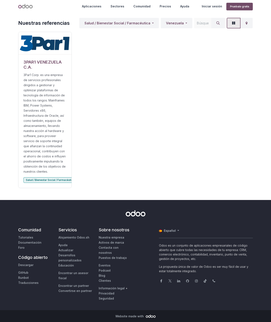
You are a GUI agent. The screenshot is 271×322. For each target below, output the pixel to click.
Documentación (29, 242)
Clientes (105, 280)
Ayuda (184, 6)
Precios (165, 6)
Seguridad (106, 298)
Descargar (25, 265)
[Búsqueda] (218, 23)
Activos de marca (111, 242)
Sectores (117, 6)
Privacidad (106, 293)
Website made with (130, 316)
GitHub (23, 272)
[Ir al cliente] (45, 43)
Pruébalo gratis (239, 6)
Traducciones (28, 283)
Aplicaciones (91, 6)
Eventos (105, 265)
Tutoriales (25, 237)
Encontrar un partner (73, 285)
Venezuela (175, 23)
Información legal (112, 288)
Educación (66, 265)
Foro (21, 247)
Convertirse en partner (75, 291)
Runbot (23, 277)
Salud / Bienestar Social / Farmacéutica (117, 23)
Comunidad (142, 6)
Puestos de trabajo (113, 258)
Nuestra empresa (111, 237)
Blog (102, 275)
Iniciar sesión (212, 6)
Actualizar (65, 250)
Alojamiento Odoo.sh (73, 237)
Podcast (105, 270)
